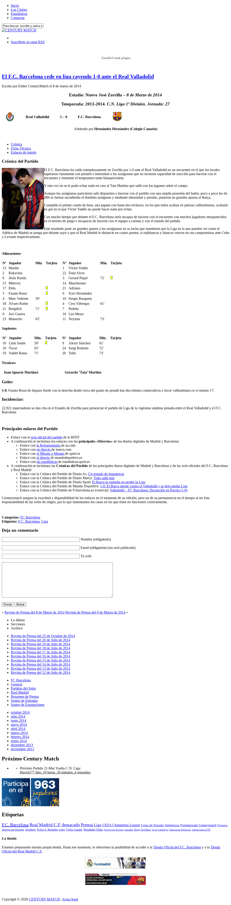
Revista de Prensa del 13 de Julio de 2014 (40, 668)
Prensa (87, 824)
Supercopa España (13, 829)
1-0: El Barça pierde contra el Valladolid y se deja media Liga (143, 486)
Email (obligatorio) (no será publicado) (108, 548)
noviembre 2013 (22, 749)
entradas (129, 829)
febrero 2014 (20, 737)
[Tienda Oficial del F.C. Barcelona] (115, 884)
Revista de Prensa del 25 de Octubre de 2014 (43, 636)
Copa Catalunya (160, 830)
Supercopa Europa (114, 829)
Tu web (86, 556)
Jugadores (30, 829)
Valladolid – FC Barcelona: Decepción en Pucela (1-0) (148, 490)
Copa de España (152, 825)
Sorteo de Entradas (24, 701)
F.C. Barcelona (29, 521)
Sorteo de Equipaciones (27, 705)
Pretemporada (189, 825)
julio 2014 (18, 716)
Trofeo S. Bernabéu (47, 829)
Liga (45, 521)
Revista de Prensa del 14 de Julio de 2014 (40, 664)
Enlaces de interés (23, 152)
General (16, 684)
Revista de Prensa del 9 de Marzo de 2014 (95, 612)
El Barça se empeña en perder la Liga (118, 482)
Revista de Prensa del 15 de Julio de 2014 (40, 660)
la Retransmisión (49, 445)
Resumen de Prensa (25, 696)
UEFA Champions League (121, 825)
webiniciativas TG (201, 830)
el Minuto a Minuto (51, 453)
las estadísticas (47, 462)
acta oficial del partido (46, 437)
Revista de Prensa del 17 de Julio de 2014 (40, 652)
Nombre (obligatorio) (96, 539)
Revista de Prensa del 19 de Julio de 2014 (40, 644)
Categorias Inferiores (180, 830)
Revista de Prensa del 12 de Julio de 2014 (40, 672)
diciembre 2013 (22, 745)
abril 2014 (18, 729)
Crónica (16, 144)
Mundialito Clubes (93, 829)
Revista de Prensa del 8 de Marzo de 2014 (35, 612)
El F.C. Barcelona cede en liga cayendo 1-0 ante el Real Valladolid (78, 76)
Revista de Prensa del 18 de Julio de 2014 (40, 648)
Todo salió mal (103, 478)
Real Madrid (20, 692)
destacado (71, 824)
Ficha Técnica (21, 148)
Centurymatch (208, 825)
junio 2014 (18, 720)
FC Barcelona (30, 517)
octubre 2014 (20, 712)
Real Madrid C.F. (45, 824)
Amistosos (172, 825)
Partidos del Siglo (23, 688)
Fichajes (222, 825)
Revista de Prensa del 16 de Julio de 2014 (40, 656)
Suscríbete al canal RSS (28, 42)
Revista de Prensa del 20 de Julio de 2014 (40, 640)
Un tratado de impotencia (106, 474)
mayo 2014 (19, 724)
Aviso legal (70, 899)
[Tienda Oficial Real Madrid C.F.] (115, 867)
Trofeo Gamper (74, 829)
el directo (44, 458)
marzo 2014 (19, 733)
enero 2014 (19, 741)
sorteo (62, 829)
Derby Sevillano (142, 829)
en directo (44, 449)
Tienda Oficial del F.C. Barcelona (177, 847)
